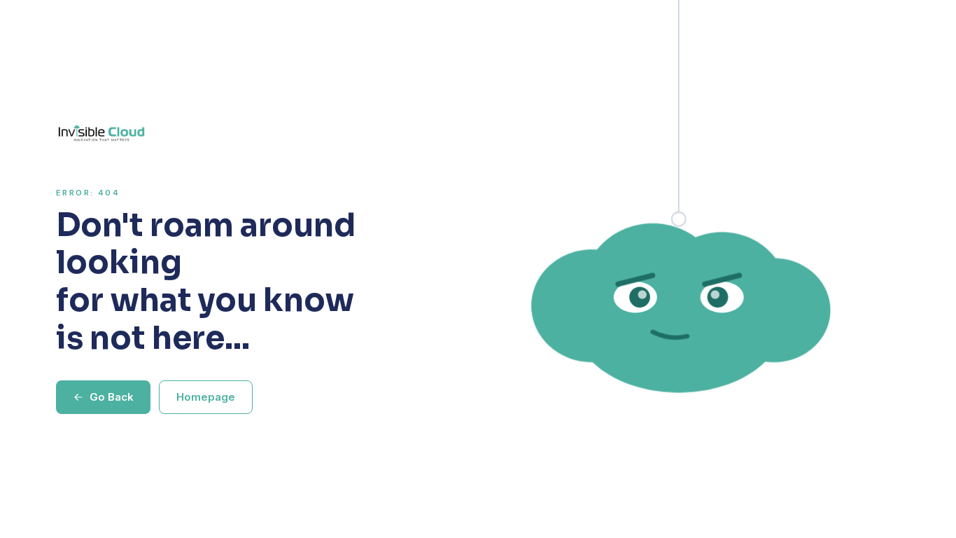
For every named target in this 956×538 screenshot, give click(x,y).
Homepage (205, 397)
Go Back (112, 397)
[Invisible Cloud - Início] (217, 133)
